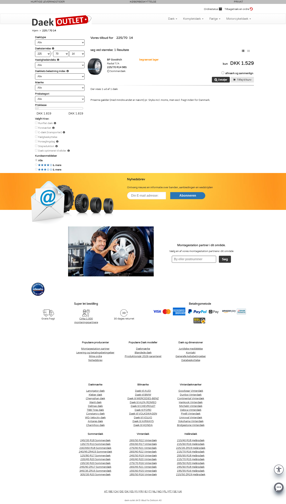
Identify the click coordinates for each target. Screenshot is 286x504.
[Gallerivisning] (248, 51)
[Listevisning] (243, 51)
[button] (279, 469)
